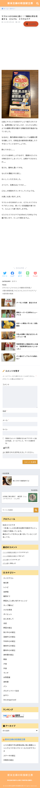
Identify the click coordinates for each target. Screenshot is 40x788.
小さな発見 (7, 609)
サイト (5, 429)
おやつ (14, 281)
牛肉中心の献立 (9, 641)
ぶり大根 (5, 560)
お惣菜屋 (6, 677)
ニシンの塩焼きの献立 (10, 552)
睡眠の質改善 (25, 288)
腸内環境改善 (8, 291)
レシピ (6, 587)
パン (5, 686)
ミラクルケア (30, 291)
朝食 (5, 659)
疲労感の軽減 (8, 294)
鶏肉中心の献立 (9, 646)
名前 (5, 411)
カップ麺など (8, 605)
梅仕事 (6, 582)
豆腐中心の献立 (9, 637)
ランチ (6, 673)
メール (6, 420)
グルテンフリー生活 (11, 691)
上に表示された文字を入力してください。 (19, 452)
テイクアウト (8, 578)
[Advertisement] (20, 48)
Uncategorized (9, 700)
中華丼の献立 (8, 760)
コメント (6, 384)
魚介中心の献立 (9, 632)
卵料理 (6, 682)
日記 (5, 623)
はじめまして (8, 619)
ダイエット (7, 614)
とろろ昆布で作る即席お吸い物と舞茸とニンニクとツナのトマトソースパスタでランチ (19, 748)
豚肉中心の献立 (9, 650)
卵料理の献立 (8, 654)
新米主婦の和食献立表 (20, 3)
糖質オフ (6, 596)
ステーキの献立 (9, 755)
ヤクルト (7, 288)
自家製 (6, 592)
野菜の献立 (7, 627)
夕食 (5, 664)
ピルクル (19, 291)
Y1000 (15, 288)
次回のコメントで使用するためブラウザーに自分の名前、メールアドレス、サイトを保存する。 (21, 440)
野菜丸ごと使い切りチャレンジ (15, 601)
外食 (5, 668)
